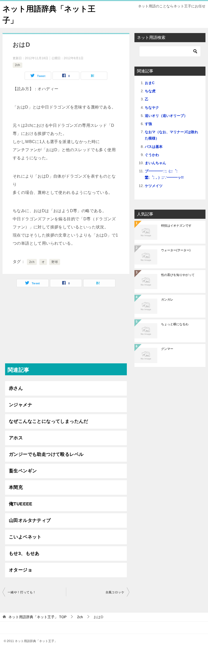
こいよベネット (25, 536)
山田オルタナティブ (30, 520)
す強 (148, 124)
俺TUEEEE (20, 503)
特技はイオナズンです (176, 225)
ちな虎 (150, 91)
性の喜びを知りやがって (178, 275)
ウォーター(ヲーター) (175, 250)
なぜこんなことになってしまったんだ (48, 421)
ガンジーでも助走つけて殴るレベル (46, 454)
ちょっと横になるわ (174, 324)
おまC (149, 83)
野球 (54, 262)
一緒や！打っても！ (22, 592)
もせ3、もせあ (24, 553)
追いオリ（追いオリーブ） (166, 116)
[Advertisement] (66, 327)
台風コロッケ (115, 592)
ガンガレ (167, 299)
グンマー (167, 349)
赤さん (16, 388)
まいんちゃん (155, 163)
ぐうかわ (152, 155)
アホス (16, 437)
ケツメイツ (154, 186)
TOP (37, 617)
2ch (17, 65)
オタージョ (20, 569)
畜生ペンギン (23, 470)
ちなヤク (152, 107)
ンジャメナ (20, 404)
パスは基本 (154, 147)
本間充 (16, 487)
